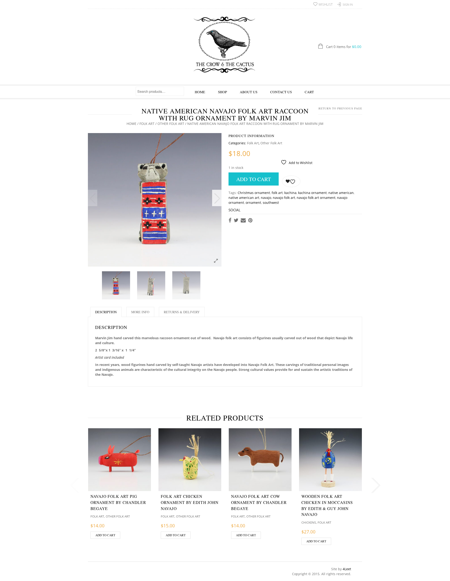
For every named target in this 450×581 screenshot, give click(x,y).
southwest (271, 202)
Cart (309, 91)
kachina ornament (312, 192)
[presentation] (74, 485)
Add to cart (253, 178)
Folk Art (146, 123)
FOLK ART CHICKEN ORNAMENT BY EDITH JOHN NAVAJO (189, 502)
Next (216, 198)
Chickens (308, 522)
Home (200, 91)
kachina (290, 192)
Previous (92, 198)
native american (341, 192)
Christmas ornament (254, 192)
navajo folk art (284, 197)
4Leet (347, 569)
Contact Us (281, 91)
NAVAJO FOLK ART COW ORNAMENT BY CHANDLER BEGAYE (259, 502)
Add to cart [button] (105, 535)
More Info (140, 312)
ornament (253, 202)
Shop (222, 91)
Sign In (348, 4)
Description (106, 312)
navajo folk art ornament (316, 197)
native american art (244, 197)
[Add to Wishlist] (291, 181)
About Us (248, 91)
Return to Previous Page (340, 108)
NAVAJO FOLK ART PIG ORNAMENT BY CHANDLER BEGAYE (118, 502)
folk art (277, 192)
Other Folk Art (171, 123)
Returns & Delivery (182, 312)
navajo (266, 197)
